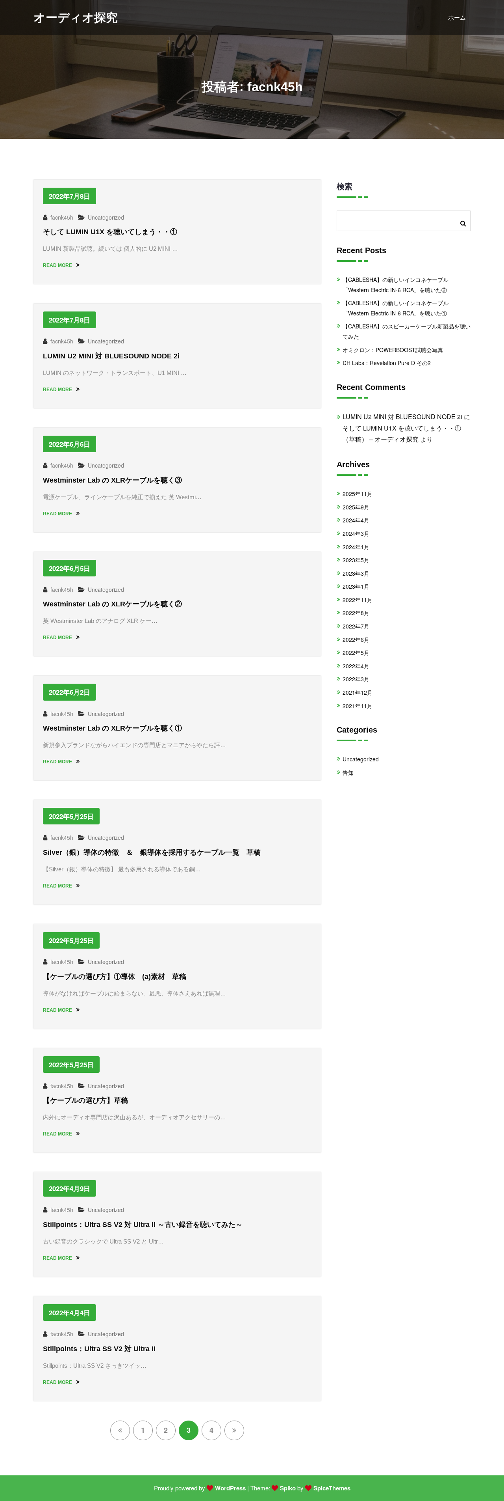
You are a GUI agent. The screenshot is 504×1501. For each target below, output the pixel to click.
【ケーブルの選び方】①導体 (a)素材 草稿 (114, 977)
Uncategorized (106, 217)
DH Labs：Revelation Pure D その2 (387, 363)
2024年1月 (356, 547)
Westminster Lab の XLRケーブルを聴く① (112, 728)
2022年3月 (356, 679)
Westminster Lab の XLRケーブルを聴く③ (112, 480)
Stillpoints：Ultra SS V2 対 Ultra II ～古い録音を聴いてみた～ (143, 1225)
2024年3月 (356, 533)
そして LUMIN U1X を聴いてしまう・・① (110, 232)
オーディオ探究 (75, 17)
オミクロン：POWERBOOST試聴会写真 (393, 350)
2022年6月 (356, 639)
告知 (348, 772)
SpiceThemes (331, 1488)
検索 (344, 186)
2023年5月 (356, 560)
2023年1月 (356, 586)
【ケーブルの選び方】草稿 (85, 1100)
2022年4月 (356, 666)
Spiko (288, 1488)
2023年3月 (356, 573)
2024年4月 (356, 520)
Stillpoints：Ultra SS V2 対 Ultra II (99, 1349)
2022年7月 (356, 626)
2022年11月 (357, 600)
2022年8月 (356, 613)
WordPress (230, 1488)
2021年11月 (357, 706)
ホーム (457, 17)
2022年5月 (356, 652)
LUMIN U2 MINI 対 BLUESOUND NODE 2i (111, 356)
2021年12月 (357, 692)
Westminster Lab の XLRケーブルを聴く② (112, 604)
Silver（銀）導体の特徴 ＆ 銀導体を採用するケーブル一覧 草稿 (152, 852)
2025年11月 (357, 494)
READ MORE (58, 265)
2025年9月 (356, 507)
